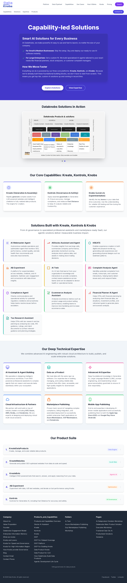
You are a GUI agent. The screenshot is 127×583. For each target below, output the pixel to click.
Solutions (17, 12)
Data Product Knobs (42, 550)
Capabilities (69, 4)
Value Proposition (9, 524)
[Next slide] (101, 135)
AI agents (81, 58)
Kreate (36, 527)
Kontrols (37, 531)
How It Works (91, 4)
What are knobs (9, 537)
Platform (46, 4)
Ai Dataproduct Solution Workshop (109, 521)
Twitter (113, 577)
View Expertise (75, 88)
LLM (8, 199)
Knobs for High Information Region (16, 546)
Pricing (109, 4)
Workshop (69, 531)
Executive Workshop (104, 527)
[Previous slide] (25, 135)
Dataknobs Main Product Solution (109, 524)
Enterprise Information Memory (15, 534)
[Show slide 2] (64, 161)
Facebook (105, 577)
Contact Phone (8, 559)
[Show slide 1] (62, 161)
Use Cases (80, 4)
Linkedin (121, 577)
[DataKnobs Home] (7, 4)
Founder (6, 527)
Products (35, 12)
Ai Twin (68, 521)
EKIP (36, 537)
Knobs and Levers (10, 540)
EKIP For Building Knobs (43, 546)
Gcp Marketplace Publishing (75, 527)
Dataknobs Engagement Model (14, 531)
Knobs (102, 4)
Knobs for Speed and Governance (16, 543)
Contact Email (8, 556)
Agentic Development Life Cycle (46, 562)
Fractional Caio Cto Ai (104, 531)
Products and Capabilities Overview (47, 521)
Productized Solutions (104, 534)
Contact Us (118, 12)
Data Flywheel (57, 4)
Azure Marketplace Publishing (76, 524)
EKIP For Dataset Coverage (44, 540)
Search (119, 4)
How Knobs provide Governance (15, 550)
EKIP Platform (39, 543)
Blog (5, 553)
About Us (6, 521)
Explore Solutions (52, 88)
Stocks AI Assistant (41, 524)
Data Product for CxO (42, 553)
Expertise (26, 12)
